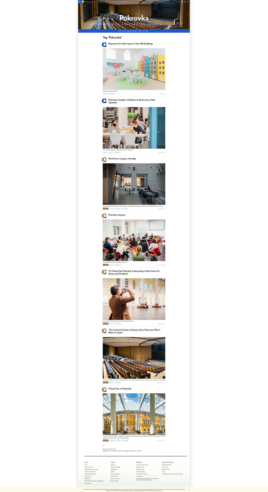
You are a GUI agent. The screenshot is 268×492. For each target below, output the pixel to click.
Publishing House (166, 469)
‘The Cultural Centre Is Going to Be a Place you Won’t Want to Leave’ (134, 331)
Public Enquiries (88, 483)
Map (124, 31)
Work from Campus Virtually (122, 158)
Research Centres (140, 467)
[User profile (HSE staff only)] (185, 1)
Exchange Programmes (115, 474)
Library (163, 471)
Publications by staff (166, 464)
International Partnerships (90, 474)
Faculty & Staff (88, 476)
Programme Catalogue (115, 467)
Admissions (112, 464)
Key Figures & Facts (89, 467)
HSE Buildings (87, 478)
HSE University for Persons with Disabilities (94, 481)
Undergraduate (113, 469)
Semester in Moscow (115, 478)
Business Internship (114, 481)
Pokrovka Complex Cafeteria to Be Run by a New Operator (131, 101)
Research (139, 462)
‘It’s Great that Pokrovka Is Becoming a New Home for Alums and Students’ (134, 272)
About (86, 462)
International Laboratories (142, 464)
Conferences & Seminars (141, 474)
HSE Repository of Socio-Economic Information (172, 474)
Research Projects (140, 469)
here (133, 489)
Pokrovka (134, 18)
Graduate (112, 471)
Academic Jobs (139, 476)
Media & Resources (168, 462)
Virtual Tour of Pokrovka (119, 388)
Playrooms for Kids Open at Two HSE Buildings (130, 43)
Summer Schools (114, 476)
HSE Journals (165, 467)
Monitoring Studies (140, 471)
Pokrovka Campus (116, 214)
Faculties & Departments (90, 471)
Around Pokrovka (132, 31)
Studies (112, 462)
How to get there (143, 31)
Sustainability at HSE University (91, 469)
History (120, 31)
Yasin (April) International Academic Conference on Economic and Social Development (147, 479)
